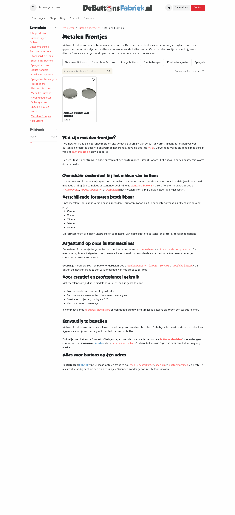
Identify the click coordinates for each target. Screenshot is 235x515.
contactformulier (123, 343)
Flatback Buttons (41, 89)
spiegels (164, 266)
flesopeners (112, 190)
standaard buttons (141, 186)
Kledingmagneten (41, 98)
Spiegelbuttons (40, 65)
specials (160, 365)
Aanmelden (181, 7)
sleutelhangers (70, 190)
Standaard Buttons (42, 56)
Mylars (35, 112)
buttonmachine (81, 152)
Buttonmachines (39, 47)
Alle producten (38, 33)
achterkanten (146, 365)
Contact (198, 7)
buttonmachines (144, 249)
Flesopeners (38, 84)
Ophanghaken (39, 102)
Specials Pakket (40, 107)
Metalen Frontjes (41, 116)
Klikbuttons (36, 121)
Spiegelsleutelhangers (44, 79)
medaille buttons (183, 266)
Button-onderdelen (41, 52)
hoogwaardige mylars (97, 310)
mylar (151, 148)
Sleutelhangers (39, 70)
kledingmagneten (137, 266)
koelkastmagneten (91, 190)
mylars (133, 365)
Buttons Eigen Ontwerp (38, 40)
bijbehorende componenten (175, 249)
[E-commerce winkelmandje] (168, 7)
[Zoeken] (108, 71)
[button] (33, 7)
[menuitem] (39, 18)
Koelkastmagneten (42, 75)
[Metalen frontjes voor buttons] (79, 94)
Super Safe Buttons (42, 61)
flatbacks (153, 266)
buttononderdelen (171, 339)
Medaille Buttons (41, 93)
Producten (68, 28)
